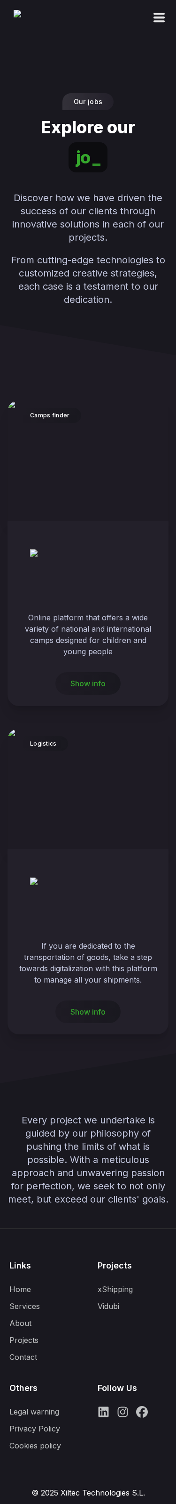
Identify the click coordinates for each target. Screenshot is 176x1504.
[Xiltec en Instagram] (123, 1415)
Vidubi (108, 1306)
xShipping (115, 1289)
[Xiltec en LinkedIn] (103, 1415)
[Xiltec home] (32, 29)
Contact (23, 1357)
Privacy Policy (34, 1428)
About (20, 1323)
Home (20, 1289)
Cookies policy (35, 1445)
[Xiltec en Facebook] (142, 1415)
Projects (23, 1340)
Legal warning (34, 1411)
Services (24, 1306)
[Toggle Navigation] (159, 17)
